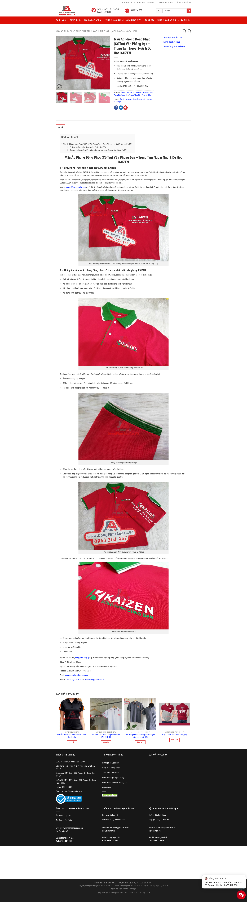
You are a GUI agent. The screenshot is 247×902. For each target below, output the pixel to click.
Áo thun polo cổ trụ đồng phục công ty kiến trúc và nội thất (140, 735)
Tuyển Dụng (163, 2)
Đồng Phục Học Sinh (167, 20)
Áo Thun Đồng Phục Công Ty (130, 92)
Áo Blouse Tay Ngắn (64, 820)
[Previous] (60, 62)
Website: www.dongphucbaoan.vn (69, 828)
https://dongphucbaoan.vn (94, 679)
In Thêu (185, 20)
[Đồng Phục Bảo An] (66, 10)
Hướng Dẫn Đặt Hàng (171, 42)
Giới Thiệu (75, 20)
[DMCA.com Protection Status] (110, 795)
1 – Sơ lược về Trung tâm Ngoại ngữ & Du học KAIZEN (86, 147)
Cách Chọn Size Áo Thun (172, 37)
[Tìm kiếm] (189, 11)
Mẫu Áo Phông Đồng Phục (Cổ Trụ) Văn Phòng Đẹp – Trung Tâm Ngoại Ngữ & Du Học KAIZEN (97, 144)
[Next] (105, 62)
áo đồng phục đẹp (126, 99)
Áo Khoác (150, 20)
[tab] (60, 127)
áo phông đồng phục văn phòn (75, 187)
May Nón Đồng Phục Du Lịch (113, 819)
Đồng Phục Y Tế (133, 20)
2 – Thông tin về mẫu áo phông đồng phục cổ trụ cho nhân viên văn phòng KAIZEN (97, 150)
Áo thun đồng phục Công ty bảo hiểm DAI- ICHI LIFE (106, 735)
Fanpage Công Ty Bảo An (159, 819)
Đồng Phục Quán (113, 20)
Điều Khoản (106, 787)
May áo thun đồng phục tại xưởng (174, 735)
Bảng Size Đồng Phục (111, 767)
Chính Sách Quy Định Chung (113, 777)
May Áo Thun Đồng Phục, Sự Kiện (73, 31)
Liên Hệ (170, 2)
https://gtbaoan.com (75, 679)
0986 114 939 (66, 841)
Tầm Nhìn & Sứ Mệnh (110, 772)
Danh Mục (61, 20)
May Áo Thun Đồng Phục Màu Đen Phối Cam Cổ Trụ (71, 735)
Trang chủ (125, 2)
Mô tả (60, 127)
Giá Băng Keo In (144, 893)
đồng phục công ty (82, 658)
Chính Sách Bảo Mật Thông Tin (114, 782)
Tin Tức (132, 2)
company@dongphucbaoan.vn (76, 675)
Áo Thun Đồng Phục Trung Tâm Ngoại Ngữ (115, 31)
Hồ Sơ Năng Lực (152, 2)
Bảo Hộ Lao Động (92, 20)
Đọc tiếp (72, 742)
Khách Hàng (141, 2)
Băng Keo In (129, 893)
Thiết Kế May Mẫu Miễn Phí (173, 46)
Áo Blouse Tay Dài (63, 815)
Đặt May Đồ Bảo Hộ (110, 815)
